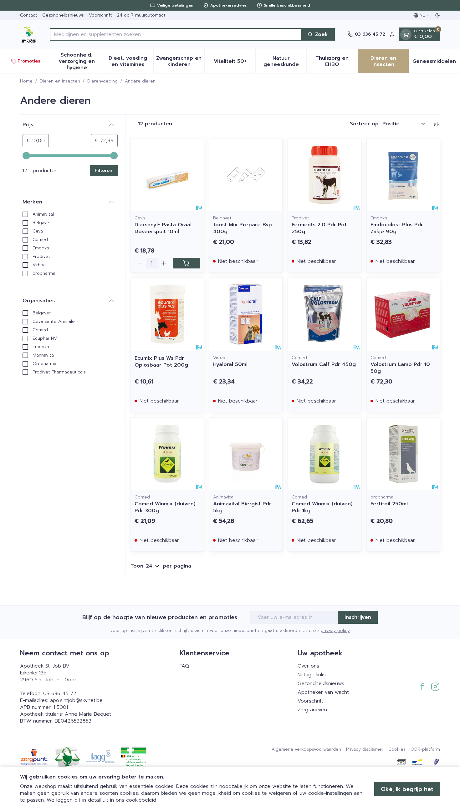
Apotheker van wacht (323, 692)
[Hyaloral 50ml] (245, 314)
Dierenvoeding (102, 81)
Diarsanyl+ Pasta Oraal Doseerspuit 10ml (163, 228)
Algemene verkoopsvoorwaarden (306, 749)
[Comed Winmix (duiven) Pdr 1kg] (324, 454)
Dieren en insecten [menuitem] (390, 61)
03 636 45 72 (59, 693)
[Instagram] (435, 686)
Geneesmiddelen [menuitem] (436, 63)
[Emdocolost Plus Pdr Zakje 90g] (403, 174)
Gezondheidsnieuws (63, 15)
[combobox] (175, 34)
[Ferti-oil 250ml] (403, 454)
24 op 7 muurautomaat (141, 15)
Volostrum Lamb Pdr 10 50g (400, 368)
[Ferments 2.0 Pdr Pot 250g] (324, 174)
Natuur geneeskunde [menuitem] (284, 61)
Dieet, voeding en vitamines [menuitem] (131, 61)
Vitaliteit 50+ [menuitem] (234, 63)
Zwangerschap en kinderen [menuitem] (180, 61)
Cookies (397, 749)
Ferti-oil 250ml (389, 504)
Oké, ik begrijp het (407, 789)
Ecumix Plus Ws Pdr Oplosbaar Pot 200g (161, 361)
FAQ (184, 666)
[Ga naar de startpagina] (28, 34)
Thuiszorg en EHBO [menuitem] (336, 61)
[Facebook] (422, 686)
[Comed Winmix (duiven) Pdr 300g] (167, 454)
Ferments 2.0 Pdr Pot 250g (319, 228)
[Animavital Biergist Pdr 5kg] (245, 454)
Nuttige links (312, 674)
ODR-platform (425, 749)
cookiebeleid (141, 800)
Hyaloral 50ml (230, 364)
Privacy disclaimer (364, 749)
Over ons (308, 666)
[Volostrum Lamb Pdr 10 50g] (403, 314)
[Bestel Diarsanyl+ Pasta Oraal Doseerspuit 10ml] (186, 263)
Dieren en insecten (60, 81)
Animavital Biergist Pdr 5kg (242, 507)
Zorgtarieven (312, 709)
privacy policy (335, 630)
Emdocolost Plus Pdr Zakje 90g (397, 228)
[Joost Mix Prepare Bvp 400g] (245, 174)
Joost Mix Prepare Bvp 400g (242, 228)
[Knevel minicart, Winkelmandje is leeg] (405, 34)
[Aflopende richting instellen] (436, 123)
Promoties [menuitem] (29, 61)
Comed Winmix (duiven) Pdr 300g (165, 507)
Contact (28, 15)
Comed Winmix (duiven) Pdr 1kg (322, 507)
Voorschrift (100, 15)
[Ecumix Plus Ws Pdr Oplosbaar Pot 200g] (167, 314)
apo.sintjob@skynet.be (76, 700)
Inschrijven (358, 617)
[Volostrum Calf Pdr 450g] (324, 314)
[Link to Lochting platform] (436, 762)
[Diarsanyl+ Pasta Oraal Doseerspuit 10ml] (167, 174)
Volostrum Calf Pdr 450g (324, 364)
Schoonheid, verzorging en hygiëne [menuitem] (80, 61)
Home (26, 81)
